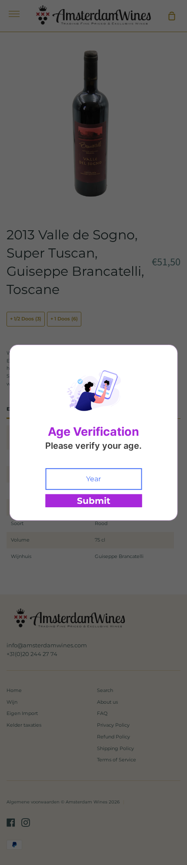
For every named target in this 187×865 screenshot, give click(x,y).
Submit (93, 501)
